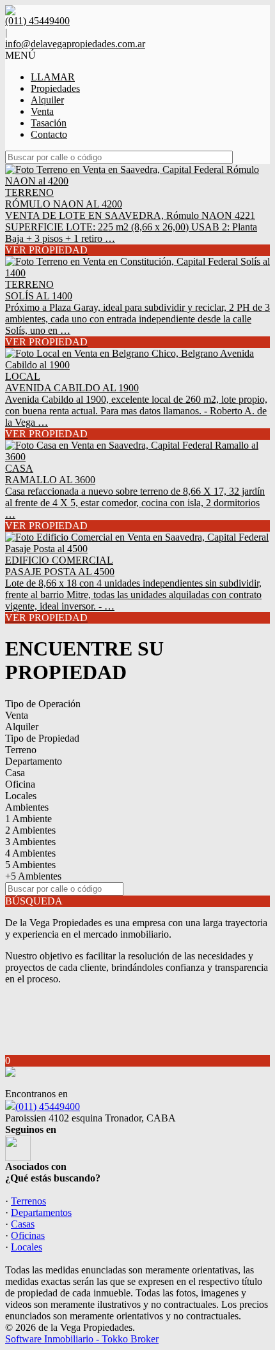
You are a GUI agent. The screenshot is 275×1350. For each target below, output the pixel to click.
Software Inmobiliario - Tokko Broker (82, 1338)
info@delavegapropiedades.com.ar (75, 43)
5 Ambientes (30, 864)
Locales (20, 795)
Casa (15, 772)
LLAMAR (53, 76)
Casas (23, 1224)
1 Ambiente (28, 818)
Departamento (33, 761)
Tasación (49, 122)
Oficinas (28, 1235)
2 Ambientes (30, 830)
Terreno (20, 749)
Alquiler (47, 99)
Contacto (49, 134)
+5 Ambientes (33, 876)
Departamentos (41, 1212)
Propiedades (55, 88)
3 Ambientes (30, 841)
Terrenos (28, 1201)
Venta (42, 111)
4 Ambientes (30, 853)
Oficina (20, 784)
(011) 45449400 (47, 1106)
